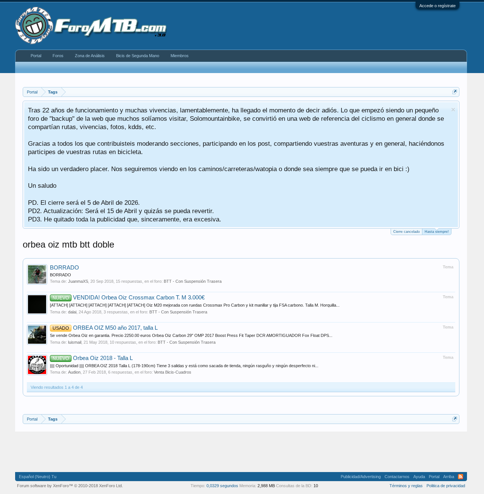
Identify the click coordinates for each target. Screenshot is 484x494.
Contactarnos (397, 476)
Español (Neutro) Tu (37, 476)
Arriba (448, 476)
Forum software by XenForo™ (70, 485)
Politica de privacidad (446, 485)
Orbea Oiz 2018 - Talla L (93, 358)
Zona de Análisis (90, 55)
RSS (460, 476)
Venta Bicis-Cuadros (172, 372)
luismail (74, 342)
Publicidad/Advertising (361, 476)
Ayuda (419, 476)
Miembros (180, 55)
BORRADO (64, 268)
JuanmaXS (78, 281)
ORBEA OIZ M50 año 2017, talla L (105, 328)
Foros (58, 55)
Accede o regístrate (437, 5)
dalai (72, 312)
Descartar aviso (453, 109)
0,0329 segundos (222, 485)
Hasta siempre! (437, 232)
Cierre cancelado (406, 232)
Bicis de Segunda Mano (137, 55)
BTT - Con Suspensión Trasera (193, 281)
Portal (36, 55)
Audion (74, 372)
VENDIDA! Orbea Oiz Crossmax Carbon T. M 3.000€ (129, 298)
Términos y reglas (406, 485)
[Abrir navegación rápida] (454, 91)
